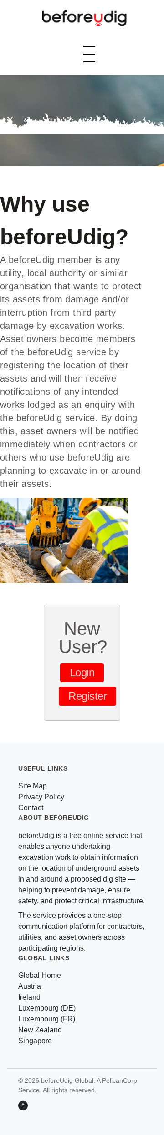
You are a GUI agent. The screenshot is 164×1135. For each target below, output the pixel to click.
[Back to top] (23, 1106)
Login (82, 672)
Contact (30, 808)
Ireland (29, 997)
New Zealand (40, 1030)
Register (87, 696)
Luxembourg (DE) (47, 1008)
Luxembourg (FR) (46, 1019)
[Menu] (89, 54)
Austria (29, 986)
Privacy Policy (41, 797)
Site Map (32, 786)
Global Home (39, 975)
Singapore (35, 1041)
